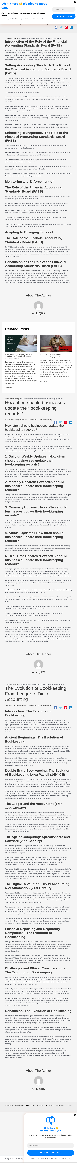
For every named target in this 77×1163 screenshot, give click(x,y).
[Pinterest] (66, 27)
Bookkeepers (43, 357)
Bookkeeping (14, 38)
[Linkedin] (71, 27)
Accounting (26, 271)
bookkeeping (9, 437)
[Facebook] (56, 27)
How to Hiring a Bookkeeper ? (51, 354)
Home (7, 38)
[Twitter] (61, 27)
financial (33, 998)
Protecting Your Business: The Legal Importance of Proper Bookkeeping (18, 355)
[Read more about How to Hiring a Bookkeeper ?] (56, 343)
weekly (7, 471)
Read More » (9, 388)
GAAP (48, 275)
